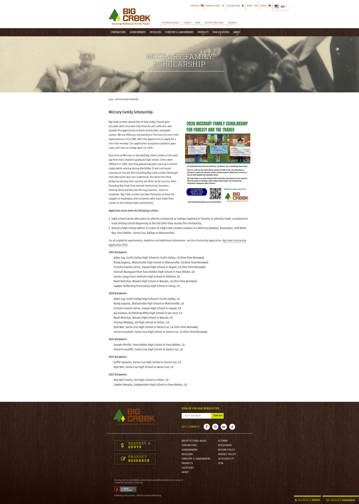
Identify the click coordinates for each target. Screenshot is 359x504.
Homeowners (138, 32)
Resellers (155, 32)
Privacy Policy (227, 454)
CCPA (220, 463)
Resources (232, 22)
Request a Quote (213, 5)
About (237, 32)
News (197, 22)
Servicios (195, 5)
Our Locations (221, 32)
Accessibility (226, 458)
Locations (188, 467)
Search (250, 5)
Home (111, 99)
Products (203, 32)
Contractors (118, 32)
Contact (263, 5)
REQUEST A (309, 500)
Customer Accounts (170, 22)
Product (342, 500)
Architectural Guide (214, 22)
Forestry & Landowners (179, 32)
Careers (187, 22)
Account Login (236, 5)
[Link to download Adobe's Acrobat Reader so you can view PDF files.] (125, 489)
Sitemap (223, 440)
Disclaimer (225, 445)
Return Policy (226, 449)
